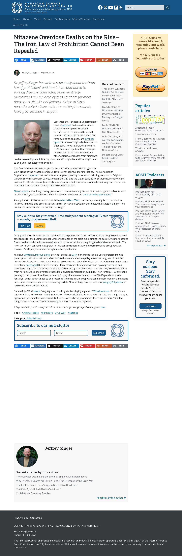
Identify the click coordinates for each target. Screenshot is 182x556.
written (28, 254)
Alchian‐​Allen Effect (69, 200)
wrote (37, 291)
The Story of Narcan (146, 134)
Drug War (60, 312)
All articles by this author (110, 497)
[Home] (44, 7)
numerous (37, 254)
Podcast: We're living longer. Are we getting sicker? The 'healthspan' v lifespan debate (150, 215)
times (47, 254)
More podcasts (155, 245)
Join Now (25, 225)
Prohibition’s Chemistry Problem (33, 493)
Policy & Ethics (34, 318)
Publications (62, 19)
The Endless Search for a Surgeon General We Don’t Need (47, 485)
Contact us (36, 517)
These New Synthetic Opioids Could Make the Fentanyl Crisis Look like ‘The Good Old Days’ (113, 95)
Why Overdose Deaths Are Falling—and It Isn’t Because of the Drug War (54, 480)
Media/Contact (81, 19)
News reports (21, 191)
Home (16, 19)
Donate (47, 19)
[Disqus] (71, 389)
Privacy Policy (21, 517)
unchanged (32, 265)
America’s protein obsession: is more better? (149, 129)
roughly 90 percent (113, 282)
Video (37, 19)
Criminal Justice (30, 312)
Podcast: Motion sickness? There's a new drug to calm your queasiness (149, 204)
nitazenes (73, 312)
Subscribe (99, 19)
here (103, 307)
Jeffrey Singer (31, 72)
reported (66, 125)
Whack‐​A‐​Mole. (101, 291)
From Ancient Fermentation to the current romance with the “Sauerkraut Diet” (150, 158)
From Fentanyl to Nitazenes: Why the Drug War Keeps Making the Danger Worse (112, 113)
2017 (74, 254)
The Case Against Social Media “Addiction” (38, 489)
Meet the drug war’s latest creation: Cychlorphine (113, 158)
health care (47, 312)
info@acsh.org (28, 531)
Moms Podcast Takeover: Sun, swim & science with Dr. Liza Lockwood (150, 238)
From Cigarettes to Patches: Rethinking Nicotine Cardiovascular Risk (150, 141)
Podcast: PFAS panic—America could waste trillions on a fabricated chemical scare (150, 227)
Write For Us (20, 25)
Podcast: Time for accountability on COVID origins (148, 194)
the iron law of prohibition (97, 194)
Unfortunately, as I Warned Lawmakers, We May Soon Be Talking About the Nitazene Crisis (113, 143)
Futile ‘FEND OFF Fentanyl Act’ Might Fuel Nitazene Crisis (112, 129)
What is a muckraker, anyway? (146, 149)
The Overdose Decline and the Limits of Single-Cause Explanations (51, 476)
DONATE (151, 70)
